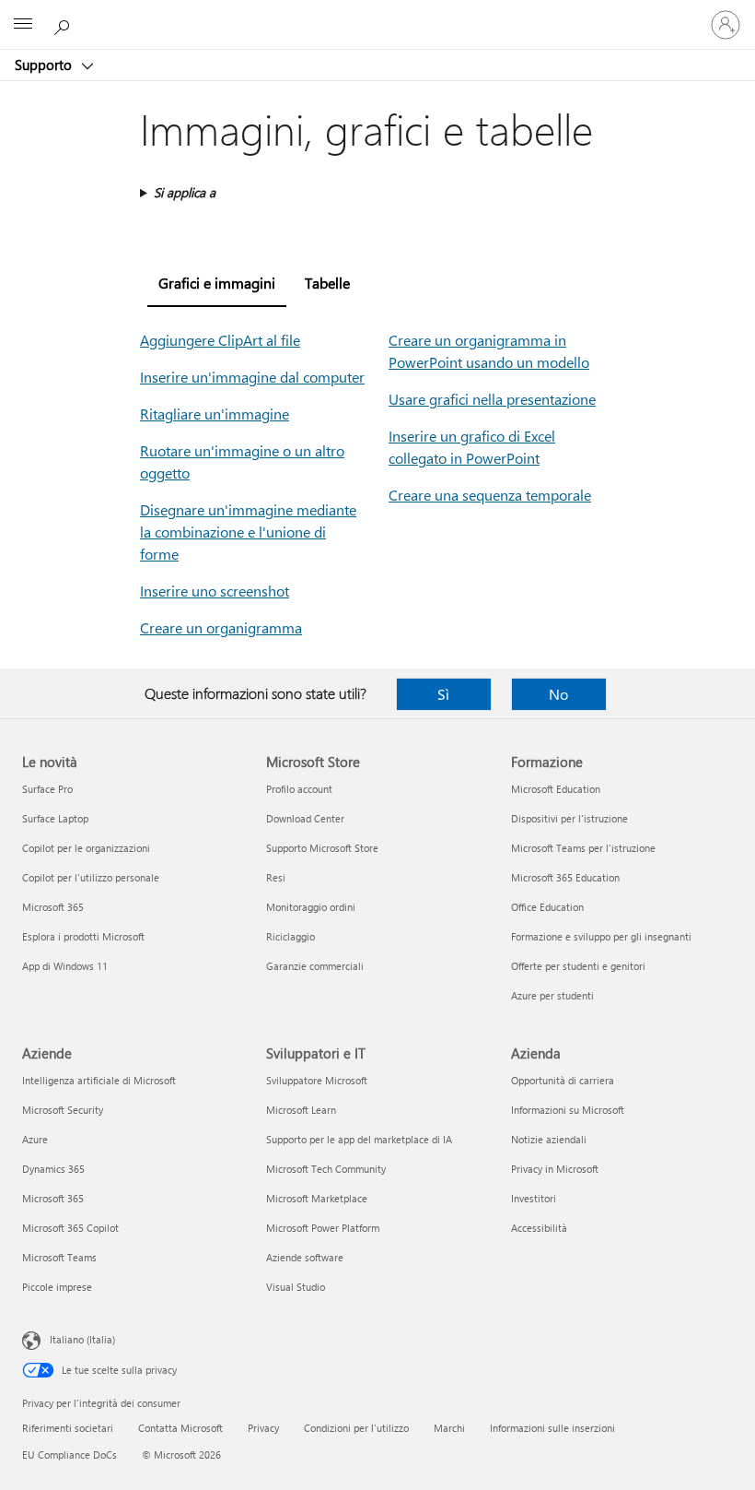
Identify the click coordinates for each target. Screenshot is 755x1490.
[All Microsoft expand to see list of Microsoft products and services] (23, 25)
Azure (35, 1139)
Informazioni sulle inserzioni (552, 1428)
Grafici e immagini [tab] (216, 282)
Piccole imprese (57, 1287)
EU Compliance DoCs (69, 1454)
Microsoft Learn (301, 1110)
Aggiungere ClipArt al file (220, 339)
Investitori (533, 1198)
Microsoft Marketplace (316, 1198)
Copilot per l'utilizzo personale (90, 877)
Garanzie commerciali (315, 966)
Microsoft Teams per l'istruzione (583, 848)
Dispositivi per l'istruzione (569, 818)
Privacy (263, 1428)
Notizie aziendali (549, 1139)
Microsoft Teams (59, 1257)
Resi (275, 877)
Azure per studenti (552, 995)
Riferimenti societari (67, 1428)
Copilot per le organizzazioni (86, 848)
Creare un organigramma (221, 627)
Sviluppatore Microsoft (316, 1080)
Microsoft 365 (53, 907)
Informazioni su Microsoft (567, 1110)
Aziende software (304, 1257)
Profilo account (299, 789)
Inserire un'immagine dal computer (252, 376)
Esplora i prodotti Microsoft (83, 936)
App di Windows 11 (65, 966)
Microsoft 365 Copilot (70, 1228)
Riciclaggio (290, 936)
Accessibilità (539, 1228)
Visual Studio (295, 1287)
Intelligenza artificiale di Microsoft (99, 1080)
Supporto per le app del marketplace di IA (359, 1139)
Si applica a (184, 192)
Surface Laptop (55, 818)
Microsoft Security (62, 1110)
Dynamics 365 (53, 1169)
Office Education (547, 907)
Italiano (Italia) (82, 1339)
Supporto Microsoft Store (322, 848)
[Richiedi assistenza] (64, 24)
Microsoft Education (555, 789)
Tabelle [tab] (327, 282)
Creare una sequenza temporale (490, 494)
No (558, 694)
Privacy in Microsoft (554, 1169)
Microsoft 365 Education (565, 877)
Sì (443, 694)
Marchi (449, 1428)
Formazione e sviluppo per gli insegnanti (601, 936)
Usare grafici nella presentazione (492, 398)
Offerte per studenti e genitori (578, 966)
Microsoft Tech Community (326, 1169)
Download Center (305, 818)
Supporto (45, 64)
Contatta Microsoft (180, 1428)
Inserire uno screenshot (214, 590)
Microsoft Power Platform (322, 1228)
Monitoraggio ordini (310, 907)
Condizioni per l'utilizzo (356, 1428)
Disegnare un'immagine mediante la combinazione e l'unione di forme (248, 531)
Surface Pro (47, 789)
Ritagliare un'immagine (214, 413)
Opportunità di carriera (562, 1080)
